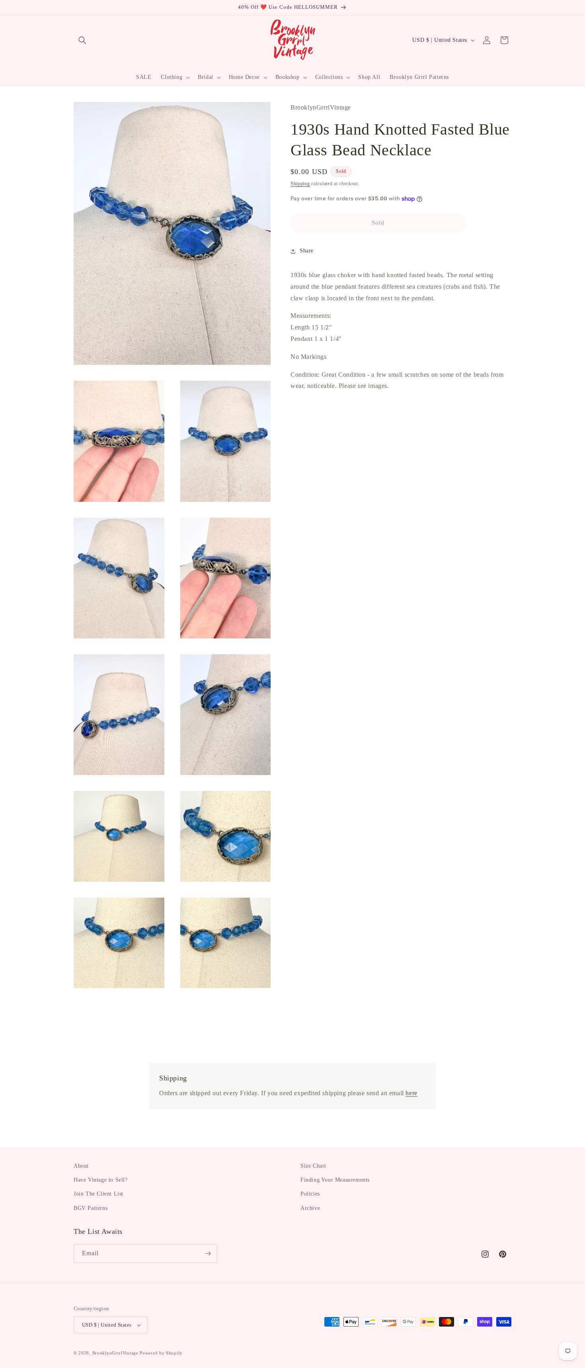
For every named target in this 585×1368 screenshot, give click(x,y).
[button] (82, 40)
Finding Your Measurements (335, 1180)
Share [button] (307, 251)
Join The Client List (98, 1194)
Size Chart (313, 1166)
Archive (310, 1208)
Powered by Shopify (161, 1352)
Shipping (300, 184)
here (411, 1093)
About (81, 1166)
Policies (310, 1194)
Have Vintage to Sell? (101, 1180)
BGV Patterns (90, 1208)
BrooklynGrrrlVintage (115, 1352)
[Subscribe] (207, 1253)
